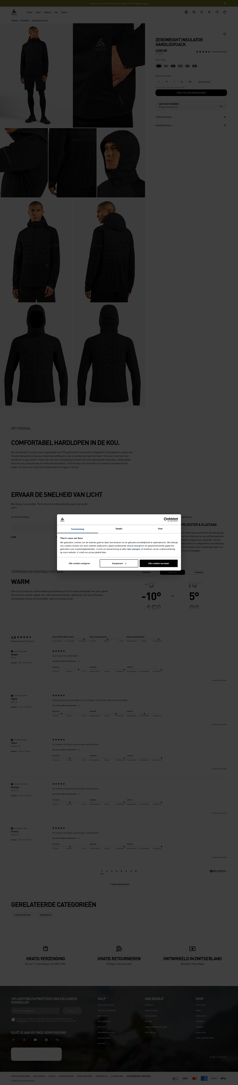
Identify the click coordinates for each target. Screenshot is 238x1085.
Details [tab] (119, 528)
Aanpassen (117, 563)
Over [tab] (160, 528)
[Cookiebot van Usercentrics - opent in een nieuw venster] (166, 520)
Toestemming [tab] (77, 529)
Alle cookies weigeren (79, 563)
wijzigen (136, 549)
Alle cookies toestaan (158, 563)
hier (104, 552)
